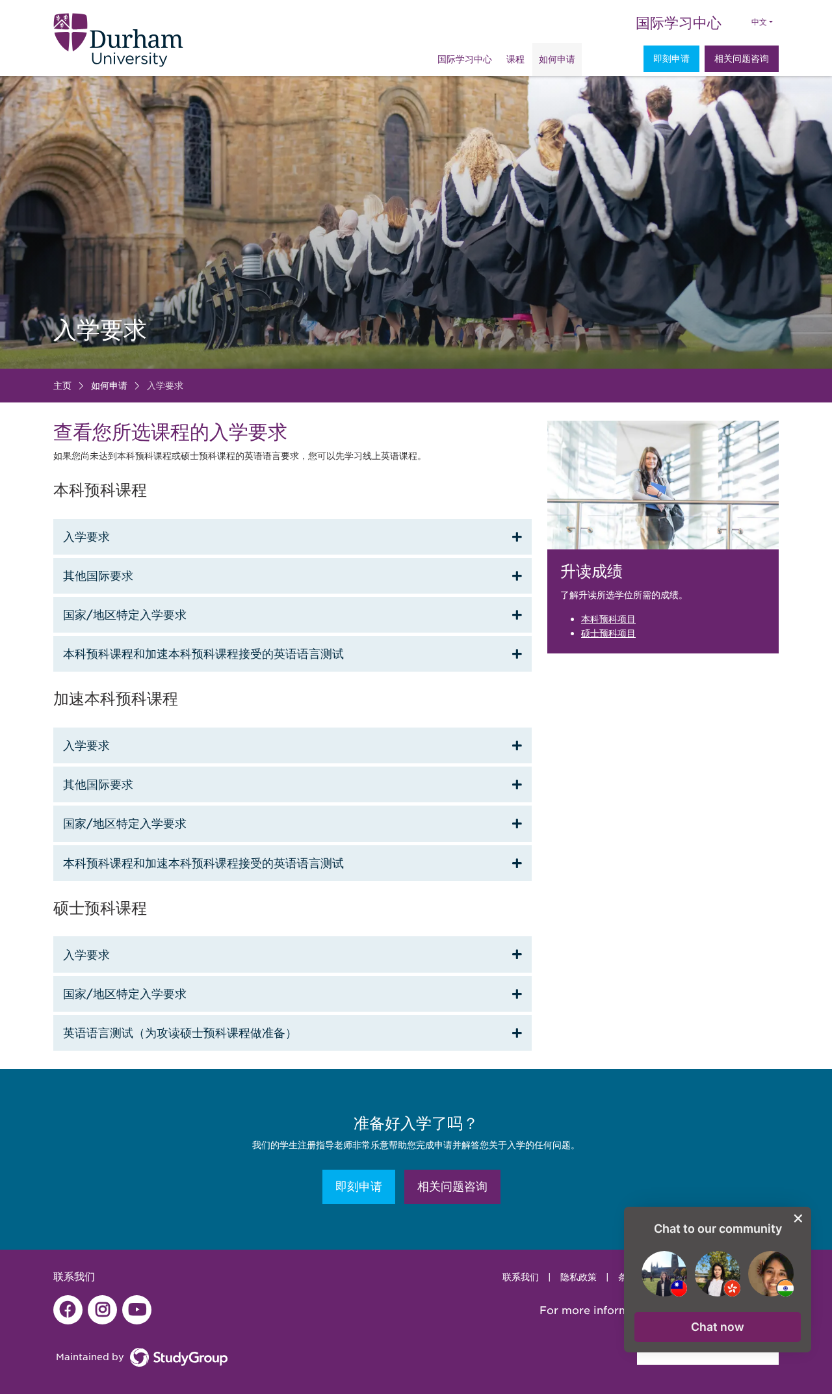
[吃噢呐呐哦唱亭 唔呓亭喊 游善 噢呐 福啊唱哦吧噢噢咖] (68, 1309)
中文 (759, 22)
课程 (515, 59)
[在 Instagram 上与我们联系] (102, 1309)
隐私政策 (578, 1277)
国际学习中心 (679, 22)
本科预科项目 (608, 618)
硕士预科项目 (608, 632)
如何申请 (557, 59)
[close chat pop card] (798, 1218)
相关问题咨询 (741, 58)
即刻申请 (671, 58)
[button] (717, 1327)
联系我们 (520, 1277)
